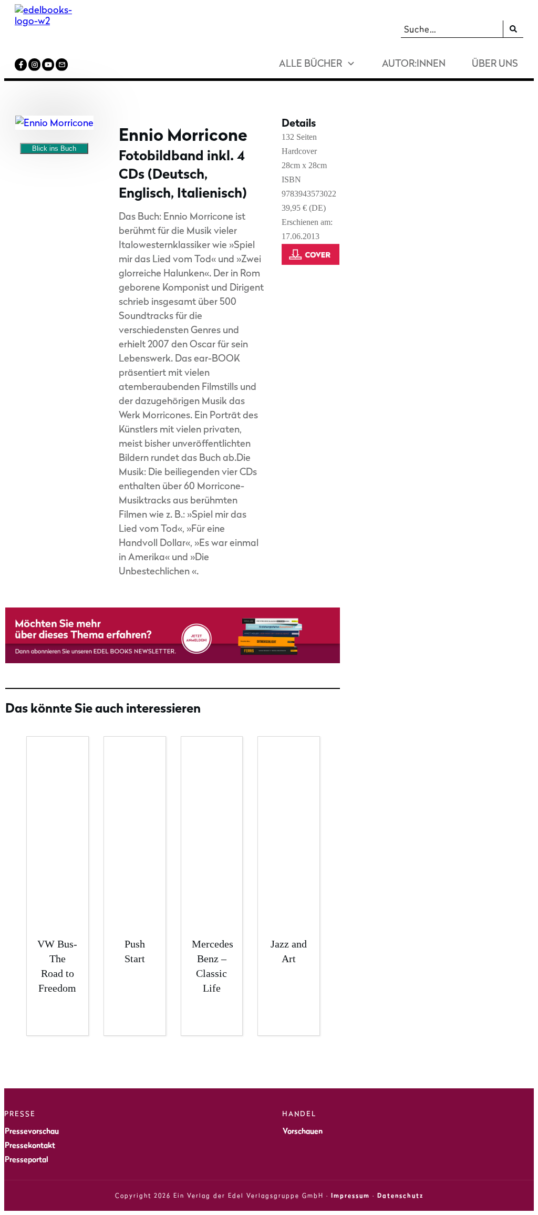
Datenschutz (400, 1195)
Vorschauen (303, 1130)
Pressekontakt (30, 1144)
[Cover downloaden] (313, 266)
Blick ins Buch (54, 148)
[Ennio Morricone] (54, 123)
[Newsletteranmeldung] (172, 659)
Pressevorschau (32, 1130)
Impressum (350, 1195)
